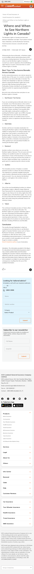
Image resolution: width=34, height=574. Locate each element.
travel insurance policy (9, 242)
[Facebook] (2, 399)
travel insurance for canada (11, 17)
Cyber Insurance (7, 438)
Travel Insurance (13, 14)
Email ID (8, 349)
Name (7, 296)
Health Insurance (7, 424)
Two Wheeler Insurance (9, 422)
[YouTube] (20, 399)
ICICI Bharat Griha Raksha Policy (11, 441)
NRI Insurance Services (9, 430)
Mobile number (9, 304)
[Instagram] (8, 399)
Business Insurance (8, 433)
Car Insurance (6, 419)
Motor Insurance (7, 416)
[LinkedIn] (25, 399)
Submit (25, 320)
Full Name (9, 341)
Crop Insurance (7, 435)
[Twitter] (14, 399)
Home (4, 14)
